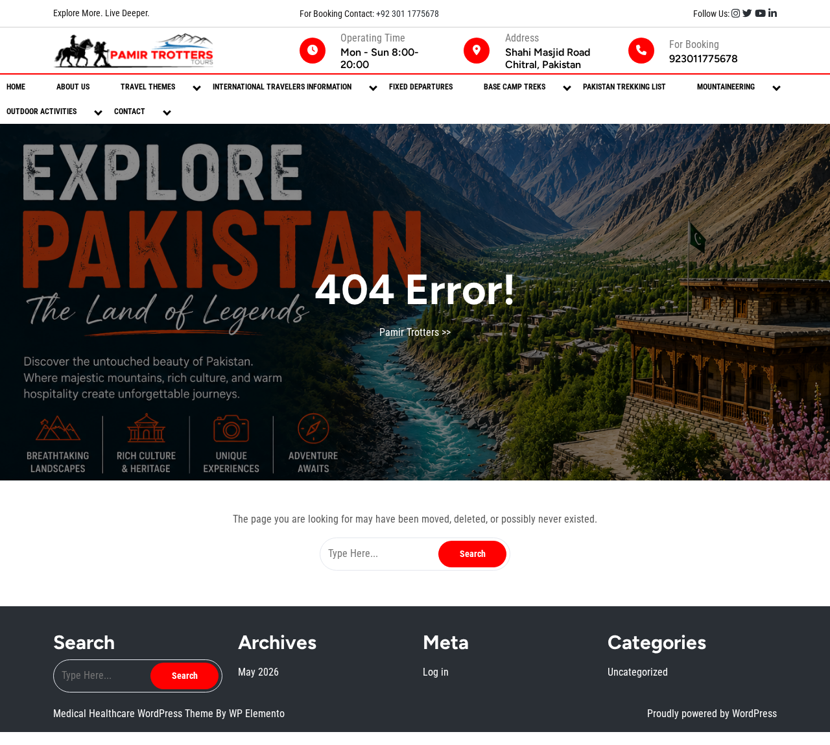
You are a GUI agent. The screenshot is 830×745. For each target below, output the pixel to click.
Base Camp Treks (514, 86)
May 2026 (258, 672)
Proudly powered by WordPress (712, 713)
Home (15, 86)
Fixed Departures (421, 86)
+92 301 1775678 (406, 13)
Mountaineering (726, 86)
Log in (436, 672)
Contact (129, 111)
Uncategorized (638, 672)
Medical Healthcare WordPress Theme (134, 713)
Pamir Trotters (409, 332)
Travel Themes (148, 86)
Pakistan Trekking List (624, 86)
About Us (72, 86)
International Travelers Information (282, 86)
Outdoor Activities (41, 111)
